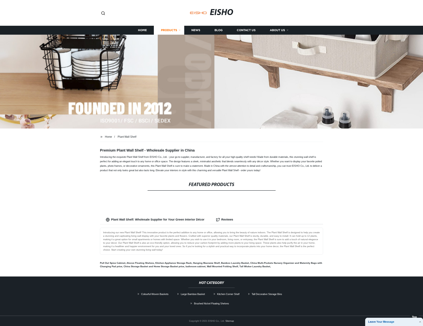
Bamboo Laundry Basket (235, 263)
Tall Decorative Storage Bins (267, 294)
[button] (103, 13)
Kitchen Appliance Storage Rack (173, 263)
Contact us (246, 30)
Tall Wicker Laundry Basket (254, 266)
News (195, 30)
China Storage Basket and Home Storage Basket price (154, 266)
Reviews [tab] (227, 219)
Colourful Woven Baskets (155, 294)
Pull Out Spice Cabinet (112, 263)
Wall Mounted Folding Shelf (222, 266)
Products (169, 30)
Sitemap (229, 321)
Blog (218, 30)
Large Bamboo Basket (193, 294)
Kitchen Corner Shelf (228, 294)
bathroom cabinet (196, 266)
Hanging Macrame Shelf (206, 263)
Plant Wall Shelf (127, 136)
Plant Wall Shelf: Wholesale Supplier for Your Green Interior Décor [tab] (157, 219)
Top (414, 316)
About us (277, 30)
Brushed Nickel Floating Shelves (211, 303)
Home (142, 30)
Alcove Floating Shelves (140, 263)
